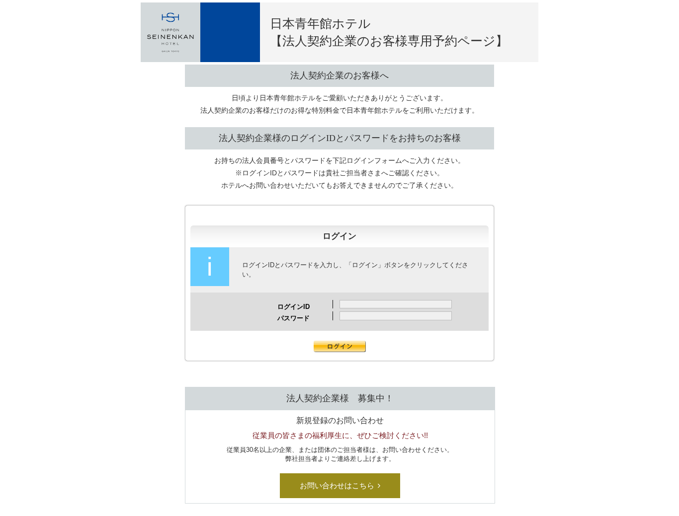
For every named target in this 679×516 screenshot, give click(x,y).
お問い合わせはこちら (337, 485)
